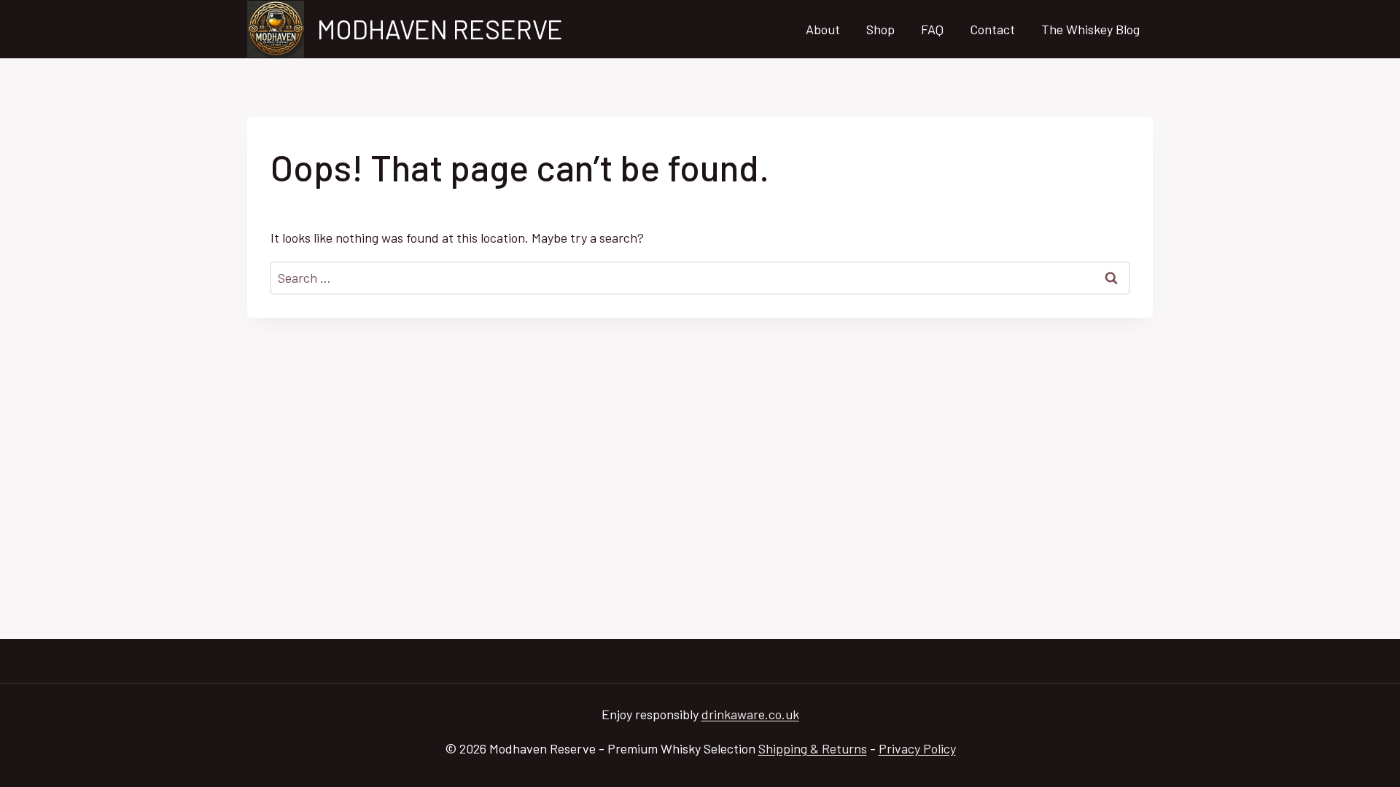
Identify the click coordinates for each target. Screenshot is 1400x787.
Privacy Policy (917, 748)
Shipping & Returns (812, 748)
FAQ (932, 29)
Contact (992, 29)
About (823, 29)
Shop (880, 29)
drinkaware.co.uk (750, 714)
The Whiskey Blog (1090, 29)
